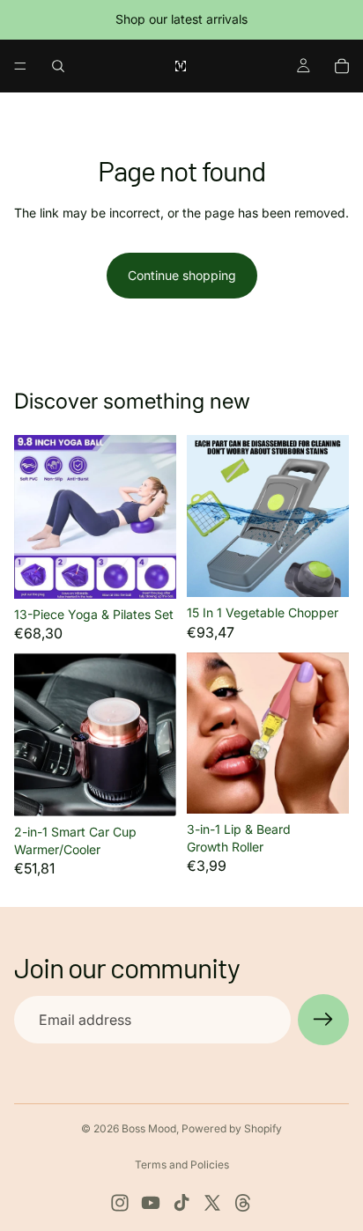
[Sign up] (323, 1019)
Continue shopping (182, 275)
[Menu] (20, 66)
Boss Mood (149, 1128)
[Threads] (243, 1202)
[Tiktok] (181, 1202)
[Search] (58, 66)
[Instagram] (119, 1202)
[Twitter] (212, 1202)
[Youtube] (150, 1202)
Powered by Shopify (232, 1128)
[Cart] (341, 66)
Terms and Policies (182, 1164)
